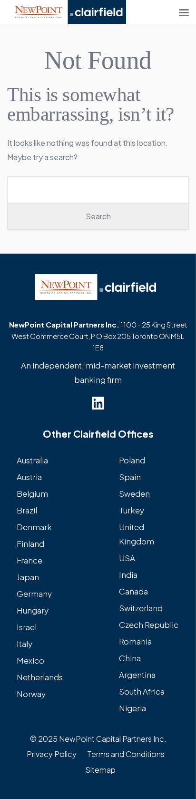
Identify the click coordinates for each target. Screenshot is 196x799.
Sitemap (100, 770)
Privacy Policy (52, 754)
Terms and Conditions (126, 754)
